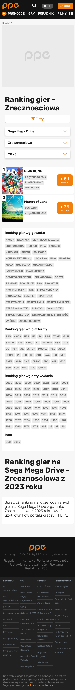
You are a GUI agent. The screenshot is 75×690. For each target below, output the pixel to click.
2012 (45, 395)
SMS (26, 361)
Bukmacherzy (62, 642)
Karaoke (54, 246)
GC (25, 355)
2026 (46, 382)
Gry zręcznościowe (10, 598)
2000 (27, 407)
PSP (57, 342)
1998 (46, 407)
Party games (14, 271)
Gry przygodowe (11, 613)
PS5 (8, 336)
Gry (31, 13)
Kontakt (28, 561)
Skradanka (13, 295)
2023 (9, 389)
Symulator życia (17, 314)
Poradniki (46, 13)
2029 (18, 382)
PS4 (47, 336)
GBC (46, 361)
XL (22, 348)
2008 (18, 401)
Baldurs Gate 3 (45, 646)
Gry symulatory (10, 638)
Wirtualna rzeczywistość (50, 314)
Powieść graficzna (18, 277)
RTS (31, 289)
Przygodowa (43, 277)
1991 (44, 414)
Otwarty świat (43, 264)
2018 (55, 389)
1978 (35, 426)
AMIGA (36, 361)
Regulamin (12, 561)
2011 (54, 395)
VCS (16, 367)
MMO (53, 258)
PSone (10, 355)
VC (18, 355)
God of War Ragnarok (25, 648)
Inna (43, 246)
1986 (27, 420)
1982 (63, 420)
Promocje (16, 13)
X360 (29, 342)
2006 (37, 401)
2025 (55, 382)
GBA (38, 355)
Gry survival (9, 645)
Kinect (25, 252)
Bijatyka (23, 239)
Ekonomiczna (15, 246)
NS (33, 336)
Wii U (66, 336)
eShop (31, 348)
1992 (35, 414)
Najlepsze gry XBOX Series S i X (63, 634)
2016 (9, 395)
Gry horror (8, 632)
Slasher (29, 295)
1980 (18, 426)
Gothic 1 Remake (46, 619)
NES (62, 355)
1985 (36, 420)
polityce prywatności (40, 685)
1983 (54, 420)
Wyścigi (11, 320)
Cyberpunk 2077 (28, 613)
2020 (36, 389)
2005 (47, 401)
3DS (65, 342)
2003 (66, 401)
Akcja (10, 239)
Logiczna (41, 258)
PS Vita (47, 342)
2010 (63, 395)
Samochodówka (47, 289)
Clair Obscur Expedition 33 (44, 594)
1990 (53, 414)
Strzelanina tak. (17, 308)
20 (63, 426)
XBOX (61, 348)
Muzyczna (23, 264)
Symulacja (54, 308)
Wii (37, 342)
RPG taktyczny (16, 289)
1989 (62, 414)
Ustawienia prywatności (29, 564)
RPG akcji (51, 283)
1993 (26, 414)
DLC (8, 441)
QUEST (42, 367)
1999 (37, 407)
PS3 (20, 342)
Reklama (56, 564)
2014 (27, 395)
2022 (18, 389)
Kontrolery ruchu (18, 258)
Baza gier (59, 592)
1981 (8, 426)
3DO (32, 367)
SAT (55, 355)
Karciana (12, 252)
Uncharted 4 (26, 640)
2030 (9, 382)
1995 (8, 414)
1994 (17, 414)
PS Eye (59, 277)
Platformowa (35, 271)
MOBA (9, 264)
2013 (36, 395)
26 (50, 426)
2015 (18, 395)
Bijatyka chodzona (45, 239)
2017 (64, 389)
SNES (9, 361)
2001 (18, 407)
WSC (62, 361)
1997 (54, 407)
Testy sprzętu (61, 609)
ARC (24, 367)
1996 (63, 407)
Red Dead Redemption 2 (27, 621)
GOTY (17, 441)
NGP (54, 361)
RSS (44, 568)
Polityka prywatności (53, 561)
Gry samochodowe (10, 588)
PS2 (52, 348)
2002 (9, 407)
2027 (37, 382)
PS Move (11, 283)
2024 (65, 382)
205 (43, 426)
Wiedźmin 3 (25, 586)
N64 (47, 355)
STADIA (10, 342)
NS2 (26, 336)
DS (7, 348)
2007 (28, 401)
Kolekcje (39, 252)
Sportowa (45, 295)
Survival (38, 308)
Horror (32, 246)
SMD (18, 361)
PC (40, 336)
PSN (14, 348)
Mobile (42, 348)
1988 (9, 420)
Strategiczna (15, 302)
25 (56, 426)
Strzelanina (35, 302)
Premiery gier (61, 586)
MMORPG (64, 258)
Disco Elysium (27, 666)
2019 (46, 389)
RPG (39, 283)
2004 (56, 401)
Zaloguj (65, 6)
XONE (56, 336)
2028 (28, 382)
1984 (45, 420)
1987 (18, 420)
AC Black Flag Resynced (44, 628)
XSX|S (17, 336)
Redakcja (32, 568)
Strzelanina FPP (58, 302)
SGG (8, 367)
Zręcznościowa (29, 320)
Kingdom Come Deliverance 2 (45, 611)
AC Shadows (44, 603)
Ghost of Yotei (44, 586)
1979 (26, 426)
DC (31, 355)
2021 (27, 389)
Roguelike (27, 283)
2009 (9, 401)
